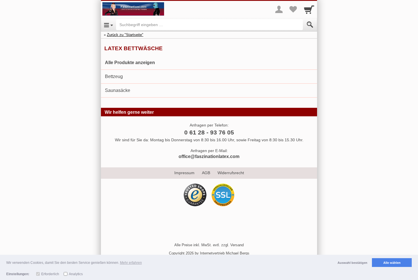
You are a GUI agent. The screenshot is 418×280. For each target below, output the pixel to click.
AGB (206, 172)
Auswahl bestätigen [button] (352, 262)
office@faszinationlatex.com (209, 156)
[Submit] (310, 24)
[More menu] (278, 9)
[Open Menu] (108, 25)
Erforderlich (50, 274)
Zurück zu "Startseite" (125, 35)
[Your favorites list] (293, 9)
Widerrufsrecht (231, 172)
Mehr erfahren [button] (131, 263)
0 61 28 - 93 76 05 (209, 132)
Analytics (76, 274)
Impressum (184, 172)
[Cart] (309, 9)
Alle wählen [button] (392, 262)
